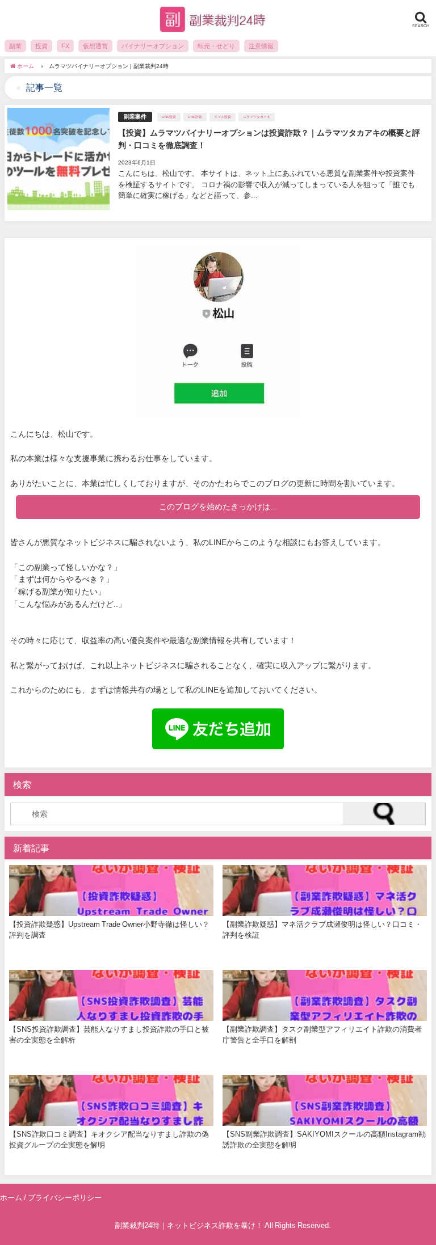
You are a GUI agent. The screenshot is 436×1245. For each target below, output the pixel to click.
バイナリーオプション (152, 46)
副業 (15, 46)
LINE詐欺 (195, 117)
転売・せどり (216, 46)
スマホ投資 (222, 117)
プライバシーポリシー (65, 1197)
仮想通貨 (95, 46)
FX (65, 46)
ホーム (11, 1197)
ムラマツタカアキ (256, 117)
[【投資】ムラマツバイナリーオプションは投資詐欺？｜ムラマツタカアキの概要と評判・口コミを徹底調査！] (218, 163)
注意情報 (261, 46)
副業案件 (135, 116)
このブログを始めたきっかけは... (218, 506)
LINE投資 (169, 117)
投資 (41, 46)
